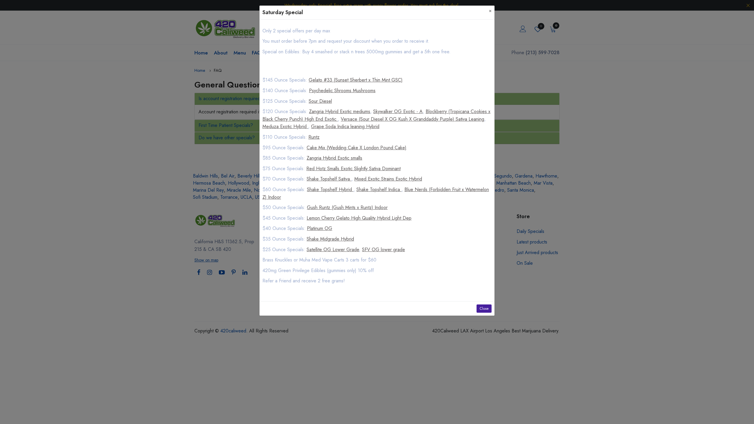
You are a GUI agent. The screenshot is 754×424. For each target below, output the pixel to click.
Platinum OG (319, 228)
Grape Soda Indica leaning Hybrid (345, 126)
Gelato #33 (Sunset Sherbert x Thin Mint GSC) (356, 80)
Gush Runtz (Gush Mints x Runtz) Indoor (347, 207)
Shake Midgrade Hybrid (330, 239)
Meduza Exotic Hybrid (285, 126)
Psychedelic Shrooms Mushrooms (342, 90)
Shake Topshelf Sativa (329, 178)
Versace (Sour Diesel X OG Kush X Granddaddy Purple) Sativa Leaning (412, 119)
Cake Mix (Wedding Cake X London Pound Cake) (356, 147)
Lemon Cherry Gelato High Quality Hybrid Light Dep (359, 218)
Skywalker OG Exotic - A (398, 111)
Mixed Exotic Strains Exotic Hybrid (388, 178)
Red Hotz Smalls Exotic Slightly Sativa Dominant (353, 168)
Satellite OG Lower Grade (333, 249)
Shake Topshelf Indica (378, 189)
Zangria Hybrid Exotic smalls (334, 158)
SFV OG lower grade (383, 249)
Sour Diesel (320, 101)
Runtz (314, 137)
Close (484, 308)
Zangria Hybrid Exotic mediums (339, 111)
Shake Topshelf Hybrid (330, 189)
